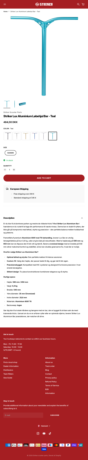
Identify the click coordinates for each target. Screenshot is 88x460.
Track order (50, 366)
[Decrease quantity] (4, 169)
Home (5, 11)
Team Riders (8, 374)
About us (49, 362)
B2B (47, 389)
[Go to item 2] (14, 104)
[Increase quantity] (13, 169)
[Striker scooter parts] (44, 4)
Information (50, 393)
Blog (47, 370)
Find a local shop (10, 362)
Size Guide (7, 378)
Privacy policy (51, 378)
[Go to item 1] (6, 104)
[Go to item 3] (22, 104)
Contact (48, 374)
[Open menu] (4, 4)
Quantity (7, 166)
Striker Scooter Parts (12, 112)
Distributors (8, 370)
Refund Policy (51, 382)
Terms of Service (52, 385)
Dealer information (11, 366)
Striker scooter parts (40, 455)
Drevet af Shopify (55, 455)
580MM (10, 153)
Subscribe (54, 415)
